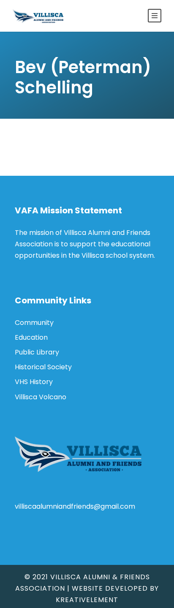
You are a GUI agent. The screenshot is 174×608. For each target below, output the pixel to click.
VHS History (34, 382)
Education (31, 337)
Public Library (37, 352)
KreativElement (87, 600)
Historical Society (43, 367)
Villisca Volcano (40, 397)
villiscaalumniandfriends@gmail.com (75, 506)
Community (34, 322)
